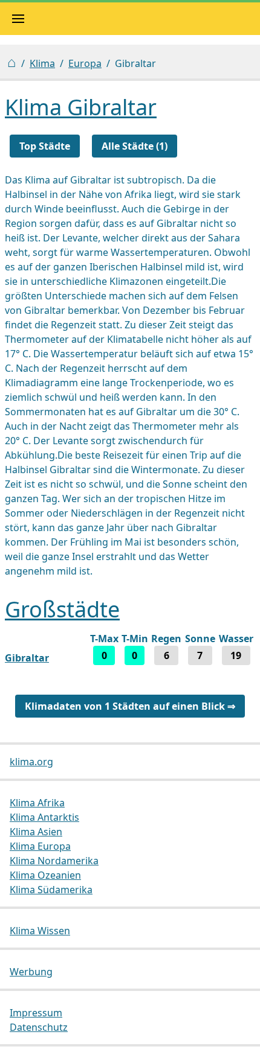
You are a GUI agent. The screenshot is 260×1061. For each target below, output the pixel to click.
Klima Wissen (40, 930)
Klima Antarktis (44, 817)
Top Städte (44, 146)
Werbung (31, 971)
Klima (42, 63)
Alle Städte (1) (134, 146)
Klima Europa (40, 846)
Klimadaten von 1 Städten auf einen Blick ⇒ (130, 706)
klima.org (31, 761)
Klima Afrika (37, 802)
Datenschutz (39, 1027)
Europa (85, 63)
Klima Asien (36, 831)
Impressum (36, 1012)
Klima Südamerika (51, 889)
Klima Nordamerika (54, 860)
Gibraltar (27, 657)
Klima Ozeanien (45, 875)
